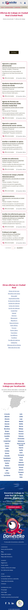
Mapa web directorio (6, 556)
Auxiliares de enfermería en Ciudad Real (13, 160)
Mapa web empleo (6, 554)
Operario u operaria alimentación (9, 65)
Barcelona (7, 429)
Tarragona (21, 455)
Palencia (21, 436)
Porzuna (14, 328)
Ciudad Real (14, 311)
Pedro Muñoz (14, 325)
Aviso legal (4, 592)
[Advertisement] (14, 35)
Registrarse (4, 563)
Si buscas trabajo (5, 576)
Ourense (21, 433)
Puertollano (14, 333)
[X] (9, 603)
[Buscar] (21, 3)
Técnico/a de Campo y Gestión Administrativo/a (13, 176)
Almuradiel (14, 296)
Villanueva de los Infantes (14, 345)
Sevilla (21, 450)
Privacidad (4, 590)
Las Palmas (7, 475)
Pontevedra (21, 438)
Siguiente (19, 248)
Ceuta (7, 438)
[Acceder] (25, 3)
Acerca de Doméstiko (7, 549)
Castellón (7, 436)
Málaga (21, 429)
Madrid (21, 421)
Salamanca (21, 441)
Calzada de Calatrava (14, 303)
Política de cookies (6, 594)
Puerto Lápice (14, 330)
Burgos (7, 431)
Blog (2, 552)
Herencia (14, 315)
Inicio (2, 7)
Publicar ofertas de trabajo (8, 568)
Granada (7, 456)
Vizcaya (21, 467)
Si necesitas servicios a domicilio (10, 579)
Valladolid (21, 465)
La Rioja (7, 473)
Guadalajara (7, 458)
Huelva (7, 463)
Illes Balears (7, 468)
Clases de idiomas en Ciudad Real (11, 234)
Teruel (21, 457)
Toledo (21, 460)
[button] (3, 3)
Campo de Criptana (14, 306)
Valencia (21, 462)
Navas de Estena (14, 323)
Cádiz (7, 448)
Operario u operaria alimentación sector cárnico (12, 124)
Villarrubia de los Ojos (14, 347)
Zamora (21, 470)
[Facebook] (5, 603)
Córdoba (7, 451)
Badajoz (7, 426)
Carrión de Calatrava (14, 308)
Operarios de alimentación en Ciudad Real (13, 67)
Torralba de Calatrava (14, 340)
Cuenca (7, 443)
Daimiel (14, 313)
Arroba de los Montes (14, 301)
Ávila (21, 477)
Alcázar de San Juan (14, 291)
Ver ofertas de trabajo (7, 570)
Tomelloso (14, 338)
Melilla (21, 424)
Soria (21, 452)
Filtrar (14, 52)
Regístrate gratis (14, 507)
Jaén (7, 470)
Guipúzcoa (7, 460)
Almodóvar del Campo (14, 293)
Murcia (21, 426)
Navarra (21, 431)
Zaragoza (21, 472)
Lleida (21, 416)
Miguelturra (14, 320)
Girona (7, 453)
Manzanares (14, 318)
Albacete (7, 416)
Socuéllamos (14, 335)
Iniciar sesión (4, 565)
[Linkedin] (13, 603)
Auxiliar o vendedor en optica (12, 142)
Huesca (7, 465)
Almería (7, 421)
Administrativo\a (8, 196)
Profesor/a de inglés (9, 232)
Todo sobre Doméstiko (7, 581)
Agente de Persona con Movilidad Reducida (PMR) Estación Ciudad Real (11, 104)
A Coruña (7, 414)
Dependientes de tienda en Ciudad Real (13, 87)
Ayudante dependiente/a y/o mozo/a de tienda (12, 84)
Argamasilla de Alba (14, 298)
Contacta (3, 583)
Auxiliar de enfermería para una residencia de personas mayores (13, 215)
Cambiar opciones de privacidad (10, 597)
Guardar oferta (21, 78)
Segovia (21, 447)
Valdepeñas (14, 342)
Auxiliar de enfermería (10, 159)
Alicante (7, 419)
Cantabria (7, 433)
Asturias (7, 424)
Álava (21, 474)
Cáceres (7, 446)
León (21, 414)
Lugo (21, 419)
